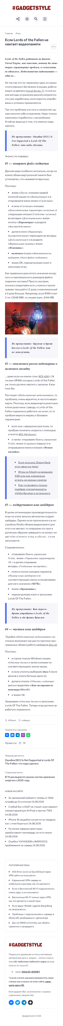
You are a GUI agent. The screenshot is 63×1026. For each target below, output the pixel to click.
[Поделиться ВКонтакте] (7, 735)
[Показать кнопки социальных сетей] (18, 19)
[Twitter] (17, 1002)
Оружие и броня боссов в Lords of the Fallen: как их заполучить (32, 348)
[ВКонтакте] (11, 1002)
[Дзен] (30, 1002)
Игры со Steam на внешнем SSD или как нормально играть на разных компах (34, 475)
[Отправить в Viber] (23, 735)
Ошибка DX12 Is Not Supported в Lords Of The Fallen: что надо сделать (32, 141)
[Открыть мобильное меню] (45, 19)
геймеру (26, 720)
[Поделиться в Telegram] (18, 735)
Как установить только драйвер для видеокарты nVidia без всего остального (32, 489)
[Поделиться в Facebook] (12, 735)
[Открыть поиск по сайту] (36, 19)
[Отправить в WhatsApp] (28, 735)
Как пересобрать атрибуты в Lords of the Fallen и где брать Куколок (31, 613)
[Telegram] (24, 1002)
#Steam (12, 720)
